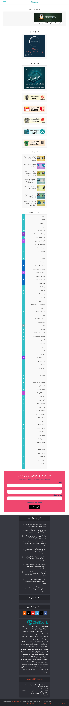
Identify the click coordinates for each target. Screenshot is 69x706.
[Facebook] (45, 613)
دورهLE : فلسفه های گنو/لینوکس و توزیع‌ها (49, 23)
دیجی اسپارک (15, 701)
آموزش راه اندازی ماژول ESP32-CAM (30, 187)
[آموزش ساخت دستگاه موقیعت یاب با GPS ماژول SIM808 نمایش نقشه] (40, 173)
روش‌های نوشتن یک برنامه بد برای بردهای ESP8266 (35, 537)
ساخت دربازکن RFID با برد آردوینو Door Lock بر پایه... (30, 166)
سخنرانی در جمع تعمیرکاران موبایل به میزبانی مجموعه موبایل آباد (36, 686)
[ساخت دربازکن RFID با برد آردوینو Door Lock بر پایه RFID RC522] (40, 166)
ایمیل (60, 482)
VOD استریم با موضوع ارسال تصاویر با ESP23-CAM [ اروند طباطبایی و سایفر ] (35, 692)
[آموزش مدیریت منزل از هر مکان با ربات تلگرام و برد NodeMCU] (40, 158)
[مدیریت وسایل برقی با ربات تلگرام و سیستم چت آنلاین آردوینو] (40, 196)
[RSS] (24, 613)
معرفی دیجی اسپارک (41, 704)
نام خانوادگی (57, 495)
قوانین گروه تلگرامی (52, 704)
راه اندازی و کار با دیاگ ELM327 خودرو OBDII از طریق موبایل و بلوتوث (35, 531)
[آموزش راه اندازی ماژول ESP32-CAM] (40, 188)
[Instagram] (41, 613)
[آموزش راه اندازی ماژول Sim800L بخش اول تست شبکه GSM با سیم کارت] (40, 181)
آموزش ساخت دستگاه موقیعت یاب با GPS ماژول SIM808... (30, 173)
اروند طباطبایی (42, 536)
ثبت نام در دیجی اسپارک (28, 704)
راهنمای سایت (62, 704)
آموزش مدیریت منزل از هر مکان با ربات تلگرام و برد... (30, 158)
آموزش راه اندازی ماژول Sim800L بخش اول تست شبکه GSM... (30, 180)
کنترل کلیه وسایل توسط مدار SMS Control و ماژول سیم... (30, 203)
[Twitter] (37, 613)
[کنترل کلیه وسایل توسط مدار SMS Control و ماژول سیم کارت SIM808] (40, 203)
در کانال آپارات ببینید (34, 679)
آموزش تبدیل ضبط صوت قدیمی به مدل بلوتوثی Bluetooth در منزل (35, 525)
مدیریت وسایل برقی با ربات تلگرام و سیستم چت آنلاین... (30, 195)
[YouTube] (33, 613)
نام (61, 489)
